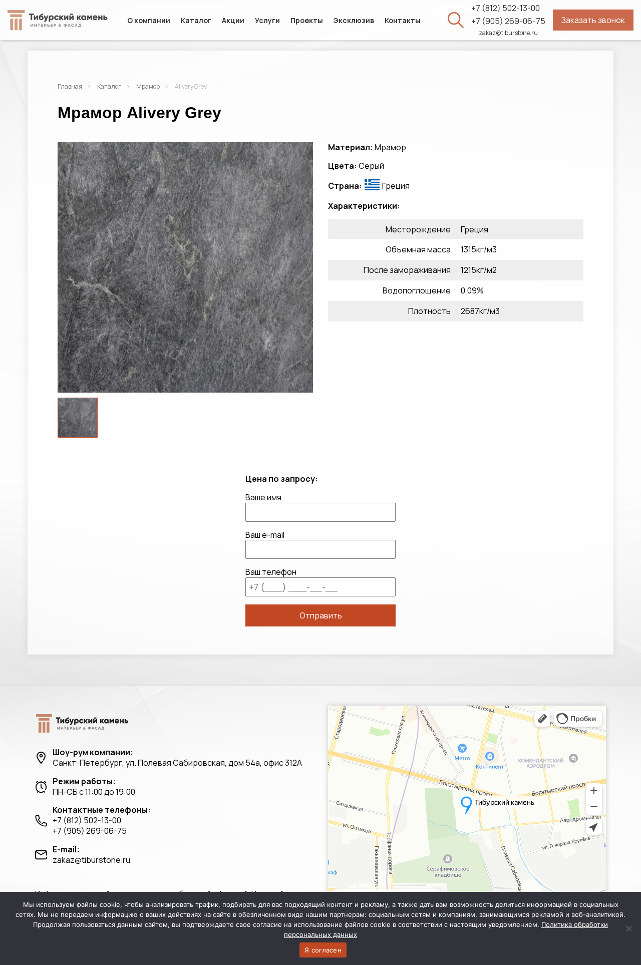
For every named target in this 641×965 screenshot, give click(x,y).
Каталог (196, 20)
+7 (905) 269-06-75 (508, 21)
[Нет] (628, 928)
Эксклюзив (354, 20)
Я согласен (323, 950)
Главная (70, 86)
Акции (233, 20)
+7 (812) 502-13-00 (505, 8)
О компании (148, 20)
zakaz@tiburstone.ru (508, 33)
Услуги (267, 20)
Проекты (306, 20)
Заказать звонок (593, 20)
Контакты (403, 20)
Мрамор (148, 86)
